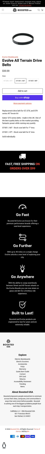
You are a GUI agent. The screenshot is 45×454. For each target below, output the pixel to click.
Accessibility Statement (22, 381)
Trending (22, 384)
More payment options (22, 103)
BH (28, 431)
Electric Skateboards (22, 359)
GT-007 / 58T (33, 81)
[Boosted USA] (22, 10)
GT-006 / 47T (8, 81)
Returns (22, 379)
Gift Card (22, 376)
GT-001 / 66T (20, 81)
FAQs (22, 367)
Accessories (22, 364)
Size (4, 76)
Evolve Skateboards (10, 57)
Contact (23, 374)
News (22, 386)
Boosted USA (14, 429)
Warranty (22, 369)
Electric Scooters (22, 362)
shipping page (25, 5)
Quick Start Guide (22, 371)
